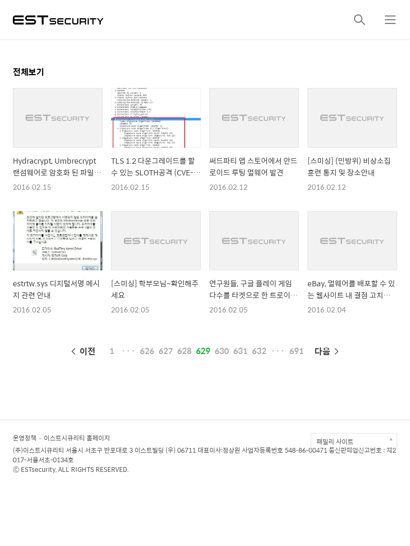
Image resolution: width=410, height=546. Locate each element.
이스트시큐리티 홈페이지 (77, 438)
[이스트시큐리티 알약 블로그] (58, 19)
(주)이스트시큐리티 (38, 450)
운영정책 (24, 438)
